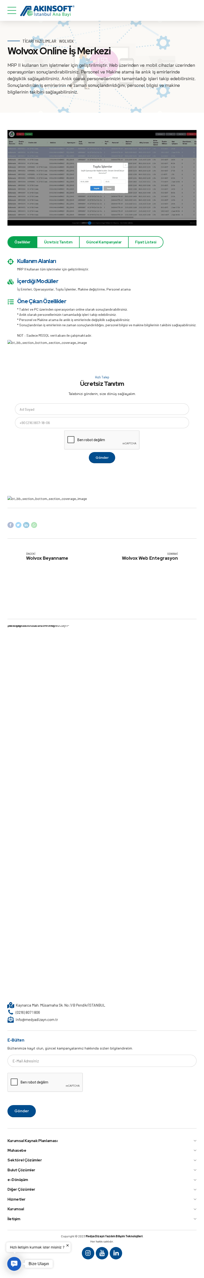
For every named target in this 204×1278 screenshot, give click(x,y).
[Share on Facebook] (10, 525)
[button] (14, 1263)
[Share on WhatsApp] (34, 525)
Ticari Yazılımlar (39, 41)
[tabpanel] (102, 178)
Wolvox (66, 41)
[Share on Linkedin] (26, 525)
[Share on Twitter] (18, 525)
